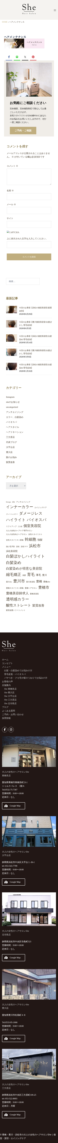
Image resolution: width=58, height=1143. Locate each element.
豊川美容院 (30, 582)
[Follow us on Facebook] (4, 729)
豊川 (44, 575)
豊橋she (46, 582)
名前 (10, 190)
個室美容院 (32, 526)
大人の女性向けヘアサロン (16, 534)
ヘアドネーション (14, 432)
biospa (8, 502)
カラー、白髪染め (14, 417)
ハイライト (16, 520)
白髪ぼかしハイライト (25, 556)
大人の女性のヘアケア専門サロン (19, 531)
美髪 (24, 575)
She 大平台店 (10, 696)
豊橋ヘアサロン (31, 588)
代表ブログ (11, 442)
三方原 (20, 526)
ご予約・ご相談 (23, 130)
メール (11, 204)
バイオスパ (11, 422)
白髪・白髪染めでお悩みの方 (18, 670)
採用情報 (6, 718)
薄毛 (38, 575)
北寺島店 (6, 934)
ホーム (5, 659)
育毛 (31, 574)
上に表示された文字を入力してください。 (27, 238)
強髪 (39, 539)
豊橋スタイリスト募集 (15, 588)
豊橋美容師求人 (17, 593)
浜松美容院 (12, 551)
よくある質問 (8, 711)
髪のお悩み (11, 457)
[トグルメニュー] (55, 10)
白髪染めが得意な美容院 (24, 568)
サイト (10, 218)
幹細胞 (30, 539)
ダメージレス (30, 513)
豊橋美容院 (34, 594)
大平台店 (10, 447)
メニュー (6, 667)
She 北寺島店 (10, 703)
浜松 (18, 547)
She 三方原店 (10, 700)
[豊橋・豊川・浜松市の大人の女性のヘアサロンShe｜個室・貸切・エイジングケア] (29, 9)
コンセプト (7, 663)
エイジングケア (40, 507)
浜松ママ (24, 547)
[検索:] (23, 281)
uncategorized (12, 407)
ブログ (5, 707)
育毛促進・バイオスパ (15, 674)
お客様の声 (7, 681)
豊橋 (39, 581)
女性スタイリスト (35, 534)
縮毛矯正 (13, 574)
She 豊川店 (9, 692)
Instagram (10, 397)
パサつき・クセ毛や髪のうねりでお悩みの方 (25, 678)
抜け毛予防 (10, 547)
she (13, 502)
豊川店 (9, 452)
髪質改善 (10, 462)
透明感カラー (17, 599)
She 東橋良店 (10, 689)
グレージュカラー (12, 514)
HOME (5, 22)
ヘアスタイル (12, 427)
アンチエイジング (14, 412)
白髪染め (13, 562)
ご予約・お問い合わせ (13, 714)
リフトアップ (11, 526)
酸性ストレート (18, 605)
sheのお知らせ (13, 402)
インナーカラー (19, 507)
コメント (12, 166)
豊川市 (19, 581)
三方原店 (10, 437)
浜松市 (35, 546)
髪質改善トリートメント (15, 610)
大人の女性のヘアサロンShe (15, 931)
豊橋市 (43, 587)
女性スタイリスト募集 (15, 540)
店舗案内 (6, 685)
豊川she (9, 582)
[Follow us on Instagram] (11, 729)
